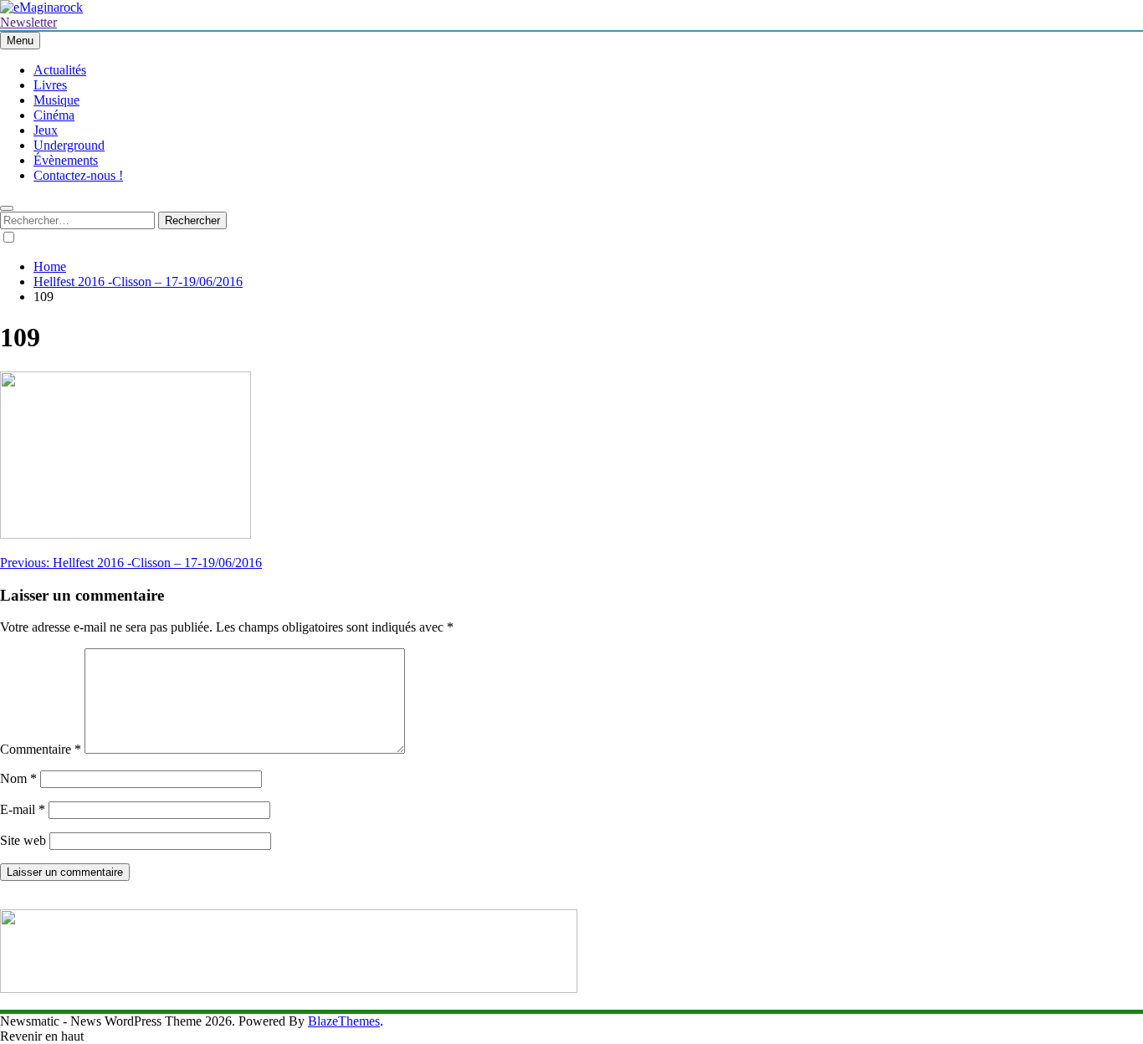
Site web (23, 840)
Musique (56, 100)
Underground (69, 145)
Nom (18, 778)
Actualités (59, 70)
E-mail (22, 809)
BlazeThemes (344, 1021)
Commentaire (40, 749)
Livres (50, 85)
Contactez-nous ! (78, 175)
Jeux (45, 130)
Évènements (65, 160)
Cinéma (53, 115)
